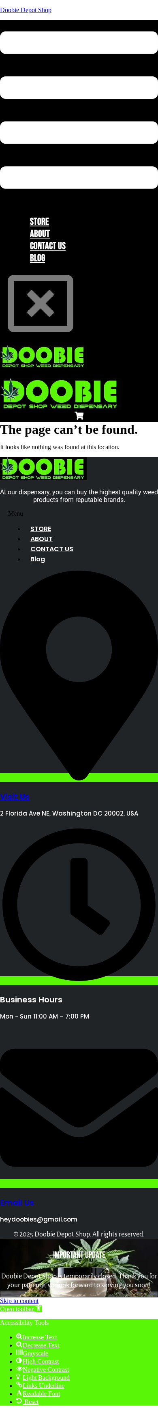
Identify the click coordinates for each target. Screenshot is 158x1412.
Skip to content (19, 1300)
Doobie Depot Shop (25, 9)
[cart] (79, 416)
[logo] (43, 366)
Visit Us (15, 796)
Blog (37, 258)
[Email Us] (79, 1183)
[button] (79, 111)
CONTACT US (51, 549)
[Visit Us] (79, 777)
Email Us (17, 1202)
